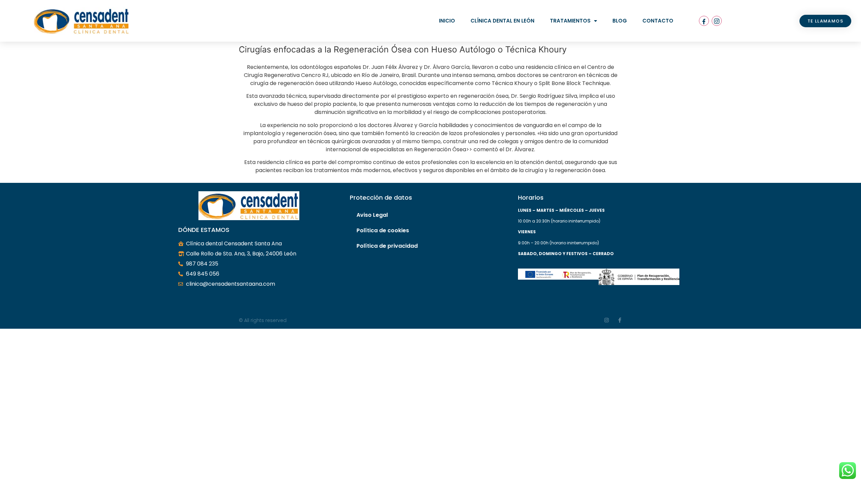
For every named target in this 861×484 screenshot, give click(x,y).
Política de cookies (383, 230)
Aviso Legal (372, 215)
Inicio (447, 20)
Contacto (657, 20)
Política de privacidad (387, 246)
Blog (619, 20)
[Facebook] (704, 21)
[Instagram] (717, 21)
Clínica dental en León (502, 20)
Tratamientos (570, 20)
